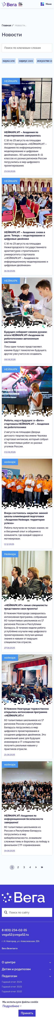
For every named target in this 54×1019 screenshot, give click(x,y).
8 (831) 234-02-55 (14, 930)
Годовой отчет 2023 (12, 987)
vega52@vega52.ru (15, 934)
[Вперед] (36, 867)
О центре (8, 962)
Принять (27, 1013)
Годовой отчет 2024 (12, 982)
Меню (49, 4)
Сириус (26, 60)
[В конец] (42, 867)
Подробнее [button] (11, 1006)
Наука (9, 60)
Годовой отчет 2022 (12, 991)
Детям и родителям (16, 969)
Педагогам (9, 976)
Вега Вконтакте (10, 948)
